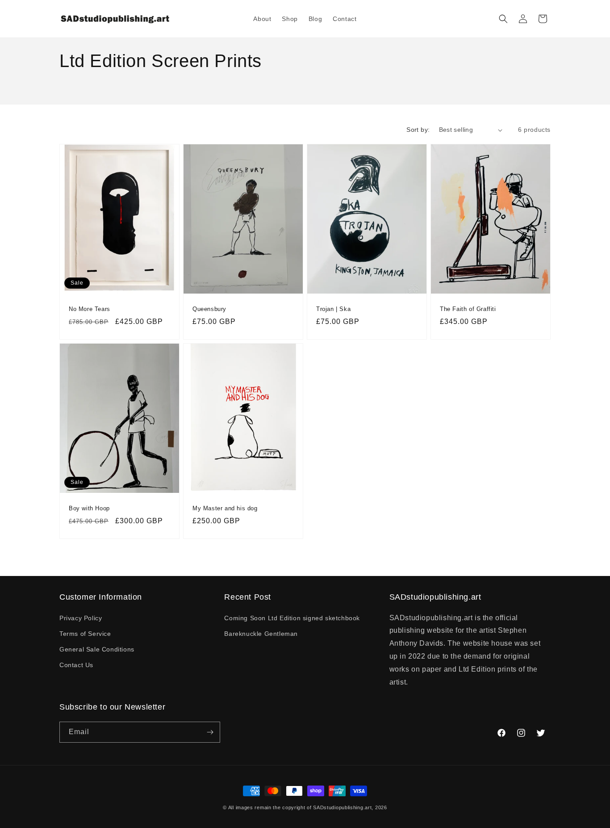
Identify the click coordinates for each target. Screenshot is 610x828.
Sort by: (418, 129)
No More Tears (89, 309)
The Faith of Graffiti (468, 309)
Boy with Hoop (89, 507)
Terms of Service (85, 633)
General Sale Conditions (96, 649)
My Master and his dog (225, 507)
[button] (503, 19)
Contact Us (76, 664)
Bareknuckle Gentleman (261, 633)
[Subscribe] (210, 732)
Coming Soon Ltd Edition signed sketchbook (292, 618)
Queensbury (209, 309)
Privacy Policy (80, 618)
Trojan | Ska (333, 309)
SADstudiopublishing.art (342, 807)
